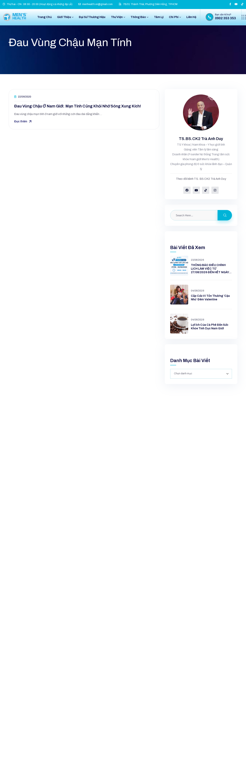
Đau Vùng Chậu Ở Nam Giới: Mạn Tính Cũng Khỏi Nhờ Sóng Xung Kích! (77, 106)
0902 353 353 (225, 18)
